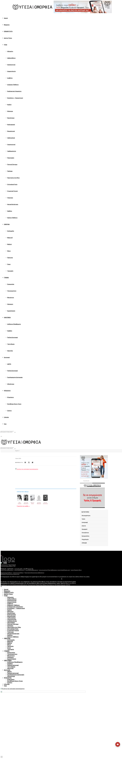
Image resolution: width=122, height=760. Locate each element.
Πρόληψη (9, 171)
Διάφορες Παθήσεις (13, 84)
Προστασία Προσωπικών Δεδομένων (34, 572)
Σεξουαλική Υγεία (12, 184)
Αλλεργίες (10, 51)
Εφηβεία (9, 330)
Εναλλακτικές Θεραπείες (14, 91)
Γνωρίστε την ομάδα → (23, 506)
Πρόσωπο (10, 257)
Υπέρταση (10, 197)
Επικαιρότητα (86, 515)
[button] (116, 744)
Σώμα (8, 264)
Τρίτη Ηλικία (10, 344)
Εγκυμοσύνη (10, 284)
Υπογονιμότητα (11, 291)
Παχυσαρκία (10, 158)
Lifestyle (6, 417)
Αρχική (6, 18)
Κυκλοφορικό (11, 124)
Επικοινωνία (4, 564)
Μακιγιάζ (10, 237)
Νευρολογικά (11, 131)
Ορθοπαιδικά (11, 138)
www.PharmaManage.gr (7, 570)
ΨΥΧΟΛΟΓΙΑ (7, 390)
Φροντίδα (10, 350)
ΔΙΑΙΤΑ (9, 364)
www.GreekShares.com (64, 570)
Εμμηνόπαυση (11, 311)
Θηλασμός (10, 304)
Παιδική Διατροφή (12, 337)
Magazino (7, 24)
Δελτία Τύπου (8, 38)
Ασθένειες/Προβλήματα (14, 324)
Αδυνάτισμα (10, 384)
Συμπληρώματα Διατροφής (15, 377)
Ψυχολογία (85, 539)
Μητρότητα (10, 297)
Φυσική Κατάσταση (12, 204)
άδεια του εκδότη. (70, 583)
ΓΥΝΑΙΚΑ (6, 277)
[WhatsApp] (32, 462)
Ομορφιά (84, 529)
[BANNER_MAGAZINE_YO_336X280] (94, 466)
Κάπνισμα (10, 111)
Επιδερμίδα (10, 231)
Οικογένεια (85, 532)
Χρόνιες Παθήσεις (12, 217)
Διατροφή (7, 357)
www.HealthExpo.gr (19, 570)
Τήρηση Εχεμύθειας (18, 572)
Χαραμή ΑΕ (30, 568)
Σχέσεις (9, 410)
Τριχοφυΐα (10, 271)
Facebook (86, 481)
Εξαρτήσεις (10, 397)
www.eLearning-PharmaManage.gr (48, 570)
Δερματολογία (11, 71)
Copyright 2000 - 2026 (20, 568)
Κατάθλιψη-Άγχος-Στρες (14, 404)
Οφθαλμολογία (11, 151)
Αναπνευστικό (11, 64)
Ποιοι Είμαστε (12, 564)
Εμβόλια (9, 211)
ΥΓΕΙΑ (5, 44)
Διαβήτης (10, 78)
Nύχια (9, 251)
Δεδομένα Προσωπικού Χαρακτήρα (10, 574)
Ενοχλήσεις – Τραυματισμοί (15, 98)
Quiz (5, 424)
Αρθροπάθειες (11, 58)
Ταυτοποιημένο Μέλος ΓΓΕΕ (8, 566)
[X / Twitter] (28, 462)
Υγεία (83, 519)
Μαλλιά (9, 244)
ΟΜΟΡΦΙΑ (7, 224)
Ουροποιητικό (11, 144)
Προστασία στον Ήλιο (13, 177)
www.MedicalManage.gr (31, 570)
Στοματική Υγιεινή (12, 191)
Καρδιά (9, 104)
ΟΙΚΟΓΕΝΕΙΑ (7, 317)
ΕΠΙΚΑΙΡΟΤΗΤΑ (8, 31)
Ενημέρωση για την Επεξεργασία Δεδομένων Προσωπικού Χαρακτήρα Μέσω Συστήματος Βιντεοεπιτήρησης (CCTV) (35, 585)
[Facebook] (25, 462)
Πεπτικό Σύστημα (12, 164)
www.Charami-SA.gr (76, 570)
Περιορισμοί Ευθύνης (6, 572)
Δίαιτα (84, 526)
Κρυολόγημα (10, 118)
